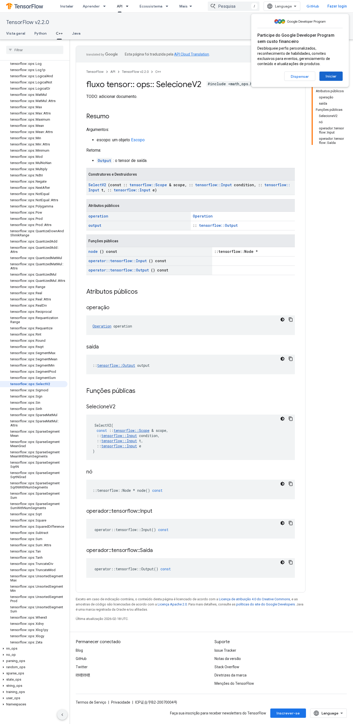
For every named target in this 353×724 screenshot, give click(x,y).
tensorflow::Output (218, 225)
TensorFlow (95, 72)
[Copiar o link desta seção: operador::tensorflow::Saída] (159, 551)
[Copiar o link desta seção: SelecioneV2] (122, 407)
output (94, 225)
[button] (33, 648)
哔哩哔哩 (83, 675)
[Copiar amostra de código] (291, 319)
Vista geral (15, 33)
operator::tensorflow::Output (118, 270)
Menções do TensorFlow (234, 683)
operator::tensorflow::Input (117, 260)
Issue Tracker (225, 650)
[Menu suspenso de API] (128, 6)
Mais (183, 6)
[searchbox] (34, 50)
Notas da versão (227, 659)
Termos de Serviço (91, 702)
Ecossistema (151, 6)
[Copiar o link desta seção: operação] (116, 308)
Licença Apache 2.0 (172, 604)
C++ (59, 33)
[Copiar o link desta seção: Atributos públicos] (144, 292)
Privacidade (120, 702)
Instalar (66, 6)
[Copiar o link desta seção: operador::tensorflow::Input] (159, 511)
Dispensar (300, 76)
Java (76, 33)
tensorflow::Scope (148, 184)
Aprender (91, 6)
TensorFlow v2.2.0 (27, 22)
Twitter (82, 667)
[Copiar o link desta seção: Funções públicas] (142, 391)
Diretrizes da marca (230, 675)
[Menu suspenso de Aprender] (106, 6)
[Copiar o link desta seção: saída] (105, 347)
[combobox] (233, 6)
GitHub (312, 6)
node (93, 251)
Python (40, 33)
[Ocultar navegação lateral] (62, 715)
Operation (203, 216)
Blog (79, 650)
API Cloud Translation (191, 54)
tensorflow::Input (213, 184)
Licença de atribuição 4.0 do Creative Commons (254, 599)
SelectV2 (97, 184)
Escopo (138, 139)
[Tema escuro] (282, 319)
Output (104, 160)
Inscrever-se (288, 713)
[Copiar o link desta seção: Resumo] (114, 117)
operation (98, 216)
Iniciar (331, 76)
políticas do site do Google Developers (265, 604)
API (119, 6)
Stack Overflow (226, 667)
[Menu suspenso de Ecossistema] (168, 6)
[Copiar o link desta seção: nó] (99, 472)
